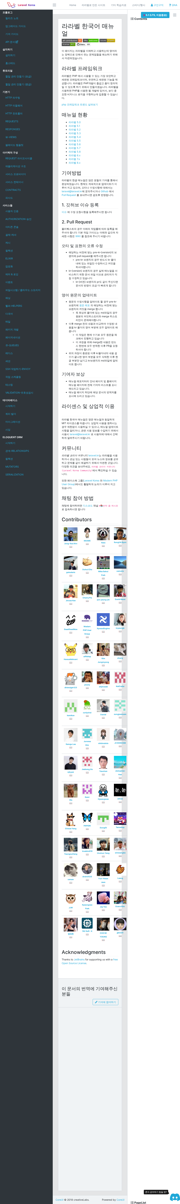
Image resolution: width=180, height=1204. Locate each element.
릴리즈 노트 (11, 18)
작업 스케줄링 (13, 376)
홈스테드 (10, 63)
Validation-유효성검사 (19, 392)
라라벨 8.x (75, 162)
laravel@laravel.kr (72, 191)
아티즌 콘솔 (11, 226)
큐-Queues (12, 345)
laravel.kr (93, 455)
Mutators (12, 466)
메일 (7, 321)
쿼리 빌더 (10, 413)
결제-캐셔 (10, 234)
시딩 (7, 429)
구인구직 (158, 5)
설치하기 (10, 55)
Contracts (13, 189)
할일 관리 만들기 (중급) (18, 84)
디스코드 (88, 505)
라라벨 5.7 (75, 147)
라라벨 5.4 (75, 136)
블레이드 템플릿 (14, 144)
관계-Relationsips (17, 450)
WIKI (78, 236)
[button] (155, 15)
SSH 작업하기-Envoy (17, 368)
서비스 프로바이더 (15, 174)
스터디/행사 (138, 5)
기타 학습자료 (118, 5)
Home (72, 5)
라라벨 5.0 (75, 122)
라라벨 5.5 (75, 140)
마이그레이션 (12, 421)
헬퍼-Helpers (13, 305)
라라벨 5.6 (75, 144)
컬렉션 (9, 250)
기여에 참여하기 (106, 1002)
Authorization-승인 (18, 218)
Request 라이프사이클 (18, 158)
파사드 (9, 197)
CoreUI (59, 1199)
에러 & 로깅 (11, 274)
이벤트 (9, 282)
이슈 (64, 211)
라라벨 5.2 (75, 129)
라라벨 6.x (75, 155)
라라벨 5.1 (74, 125)
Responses (12, 129)
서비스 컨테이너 (14, 181)
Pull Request (69, 194)
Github (104, 191)
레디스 (9, 353)
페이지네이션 (12, 337)
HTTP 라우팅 (12, 97)
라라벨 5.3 (75, 133)
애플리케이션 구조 (15, 166)
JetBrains (79, 959)
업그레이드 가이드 (15, 26)
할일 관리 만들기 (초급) (18, 76)
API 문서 (10, 41)
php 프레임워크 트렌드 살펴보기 (80, 104)
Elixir (9, 258)
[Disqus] (90, 1053)
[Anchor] (104, 68)
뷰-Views (11, 137)
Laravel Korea (91, 480)
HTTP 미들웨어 (13, 105)
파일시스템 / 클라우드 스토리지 (22, 290)
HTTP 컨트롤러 (13, 113)
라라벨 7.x (74, 158)
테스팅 (9, 384)
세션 (7, 361)
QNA (174, 5)
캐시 (7, 242)
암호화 (9, 266)
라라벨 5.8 (75, 151)
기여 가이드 (11, 33)
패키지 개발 (11, 329)
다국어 (9, 313)
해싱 (7, 297)
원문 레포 (84, 305)
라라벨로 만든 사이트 (93, 5)
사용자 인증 (11, 211)
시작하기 (10, 405)
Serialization (14, 474)
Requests (11, 121)
